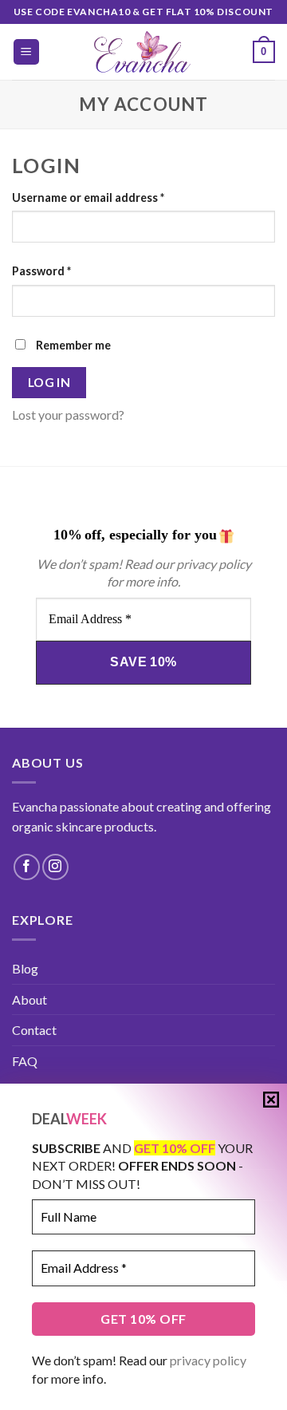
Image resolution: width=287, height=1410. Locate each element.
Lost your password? (68, 414)
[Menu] (27, 52)
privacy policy (208, 1360)
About (29, 999)
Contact (34, 1029)
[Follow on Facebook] (27, 867)
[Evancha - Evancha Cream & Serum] (144, 52)
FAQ (24, 1060)
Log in (49, 382)
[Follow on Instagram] (55, 867)
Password (41, 271)
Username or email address (88, 197)
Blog (25, 968)
